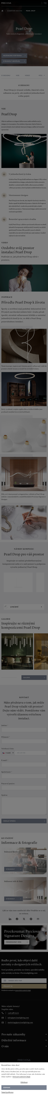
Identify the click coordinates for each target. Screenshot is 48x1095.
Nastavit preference (7, 1092)
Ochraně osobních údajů (21, 1077)
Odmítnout (24, 1082)
